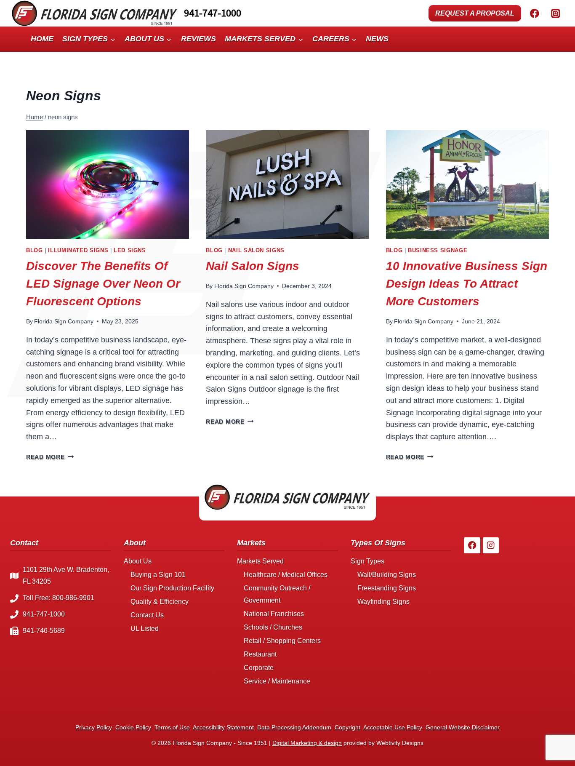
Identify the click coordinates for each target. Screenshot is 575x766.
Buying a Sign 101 (158, 574)
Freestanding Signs (386, 588)
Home (42, 39)
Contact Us (147, 615)
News (377, 39)
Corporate (259, 667)
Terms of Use (172, 727)
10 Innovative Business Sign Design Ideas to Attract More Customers (466, 283)
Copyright (347, 727)
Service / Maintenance (277, 681)
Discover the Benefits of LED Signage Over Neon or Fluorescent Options (103, 283)
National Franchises (274, 613)
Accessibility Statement (223, 727)
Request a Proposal (474, 13)
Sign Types (367, 561)
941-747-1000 (212, 12)
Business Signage (437, 251)
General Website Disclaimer (463, 727)
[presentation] (107, 184)
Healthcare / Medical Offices (285, 574)
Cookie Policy (133, 727)
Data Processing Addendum (294, 727)
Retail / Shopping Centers (282, 640)
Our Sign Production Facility (172, 588)
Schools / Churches (273, 627)
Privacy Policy (93, 727)
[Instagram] (555, 13)
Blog (34, 251)
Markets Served (260, 561)
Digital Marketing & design (307, 742)
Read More (50, 457)
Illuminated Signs (78, 251)
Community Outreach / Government (277, 594)
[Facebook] (534, 13)
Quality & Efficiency (159, 601)
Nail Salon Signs (256, 251)
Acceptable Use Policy (392, 727)
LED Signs (130, 251)
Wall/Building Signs (386, 574)
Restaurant (260, 654)
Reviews (198, 39)
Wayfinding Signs (383, 601)
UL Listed (144, 628)
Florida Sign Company (63, 321)
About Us (138, 561)
